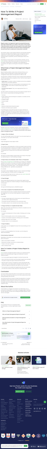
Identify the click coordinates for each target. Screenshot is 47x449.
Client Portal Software (4, 415)
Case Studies (19, 406)
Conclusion (37, 18)
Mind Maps (2, 413)
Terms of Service (28, 408)
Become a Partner (28, 401)
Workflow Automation (4, 418)
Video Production (12, 417)
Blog (18, 405)
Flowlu (2, 61)
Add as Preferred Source (25, 297)
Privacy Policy (27, 410)
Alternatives (19, 411)
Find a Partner (27, 403)
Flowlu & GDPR (28, 412)
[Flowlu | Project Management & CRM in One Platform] (3, 4)
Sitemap (18, 422)
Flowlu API (18, 402)
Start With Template (38, 32)
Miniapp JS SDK (3, 422)
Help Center (28, 305)
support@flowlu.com (37, 411)
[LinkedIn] (30, 328)
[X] (26, 328)
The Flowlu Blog (12, 6)
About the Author (38, 20)
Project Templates (20, 414)
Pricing (26, 399)
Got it (25, 445)
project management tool (9, 161)
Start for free (5, 123)
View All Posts (4, 328)
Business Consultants (12, 406)
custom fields (25, 174)
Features (2, 399)
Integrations (27, 406)
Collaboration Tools (4, 412)
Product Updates (20, 408)
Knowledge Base (3, 409)
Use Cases (19, 412)
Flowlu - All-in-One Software (5, 6)
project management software (7, 128)
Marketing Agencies (12, 401)
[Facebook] (28, 328)
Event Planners (11, 416)
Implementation (28, 404)
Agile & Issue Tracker (4, 410)
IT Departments (11, 405)
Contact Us (27, 414)
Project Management (18, 6)
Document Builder (4, 416)
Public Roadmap (28, 415)
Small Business (11, 414)
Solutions (11, 399)
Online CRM (3, 401)
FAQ (35, 21)
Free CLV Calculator (20, 420)
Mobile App (19, 409)
